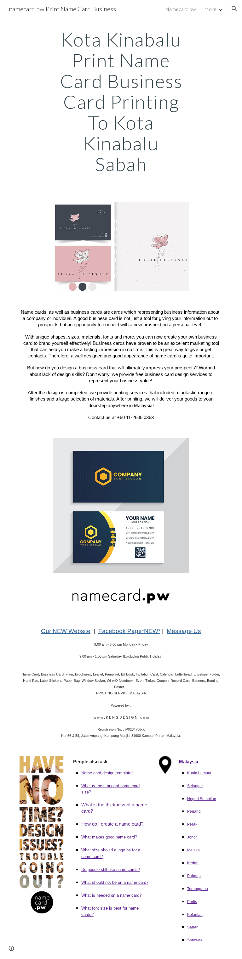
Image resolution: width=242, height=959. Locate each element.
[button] (234, 8)
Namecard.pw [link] (180, 9)
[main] (121, 101)
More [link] (210, 9)
